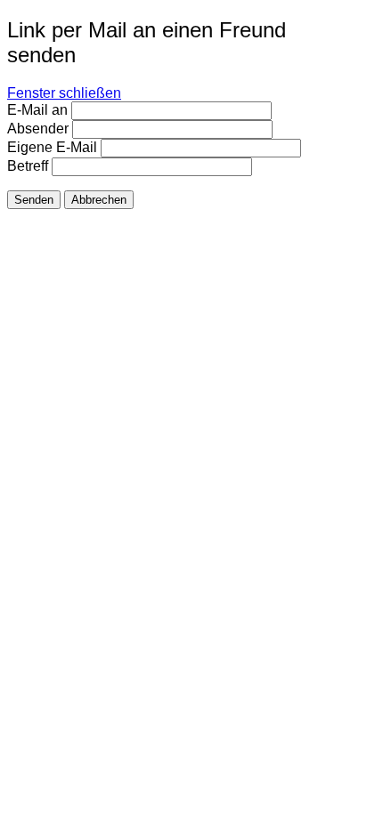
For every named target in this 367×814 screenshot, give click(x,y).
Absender (38, 128)
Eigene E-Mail (52, 147)
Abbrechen (98, 199)
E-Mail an (37, 109)
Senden (33, 199)
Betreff (27, 165)
